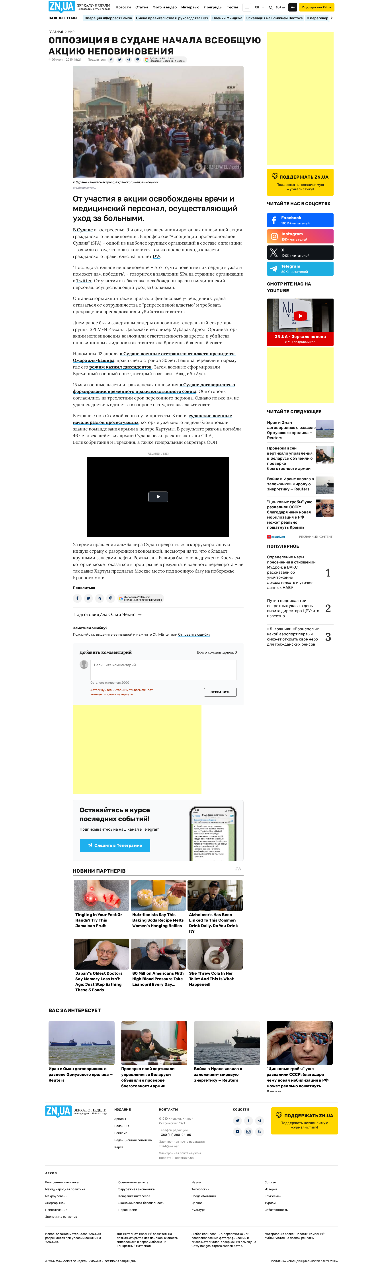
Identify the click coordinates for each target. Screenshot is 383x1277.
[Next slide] (331, 18)
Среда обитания (204, 1196)
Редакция (121, 1126)
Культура (198, 1210)
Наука (196, 1182)
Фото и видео (164, 7)
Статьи (141, 7)
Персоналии (127, 1210)
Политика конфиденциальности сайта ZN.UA (304, 1261)
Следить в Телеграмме (118, 845)
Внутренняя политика (62, 1182)
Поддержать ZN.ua (316, 7)
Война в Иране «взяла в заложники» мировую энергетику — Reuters (290, 484)
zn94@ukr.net (169, 1146)
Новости (123, 7)
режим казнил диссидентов (120, 367)
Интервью (190, 7)
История (271, 1189)
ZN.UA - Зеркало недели (300, 336)
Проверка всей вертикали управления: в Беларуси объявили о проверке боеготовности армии (290, 458)
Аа (293, 7)
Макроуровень (56, 1196)
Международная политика (65, 1189)
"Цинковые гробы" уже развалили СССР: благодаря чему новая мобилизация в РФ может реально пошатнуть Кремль (289, 515)
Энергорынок (55, 1203)
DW (156, 256)
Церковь (198, 1203)
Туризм (270, 1203)
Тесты (232, 7)
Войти (280, 7)
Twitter (84, 280)
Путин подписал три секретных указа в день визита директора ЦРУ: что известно (293, 608)
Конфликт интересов (134, 1196)
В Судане (83, 229)
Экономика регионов (61, 1217)
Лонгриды (213, 7)
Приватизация (56, 1210)
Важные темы (63, 18)
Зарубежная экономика (136, 1189)
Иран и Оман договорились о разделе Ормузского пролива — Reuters (291, 430)
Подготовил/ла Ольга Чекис (104, 614)
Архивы (120, 1119)
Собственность (276, 1210)
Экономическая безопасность (141, 1203)
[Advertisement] (137, 749)
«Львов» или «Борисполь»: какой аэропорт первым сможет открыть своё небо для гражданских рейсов (293, 637)
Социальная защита (133, 1182)
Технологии (200, 1189)
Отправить (221, 692)
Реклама (120, 1133)
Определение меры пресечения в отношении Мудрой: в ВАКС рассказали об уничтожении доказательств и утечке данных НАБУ (291, 572)
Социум (270, 1182)
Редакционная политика (133, 1140)
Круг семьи (273, 1196)
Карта (118, 1147)
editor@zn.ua (184, 1158)
